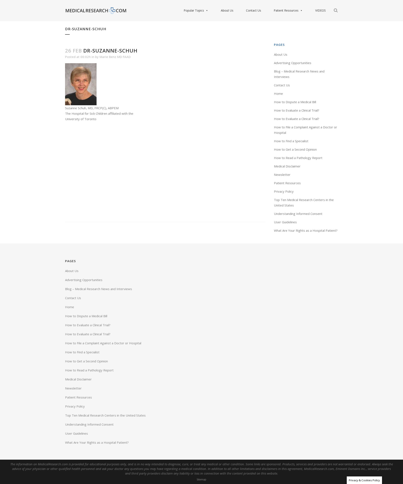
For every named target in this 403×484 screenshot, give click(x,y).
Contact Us (253, 10)
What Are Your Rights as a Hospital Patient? (306, 230)
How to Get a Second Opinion (295, 149)
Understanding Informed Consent (298, 214)
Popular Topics (194, 10)
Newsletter (282, 174)
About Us (227, 10)
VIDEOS (320, 10)
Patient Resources (286, 10)
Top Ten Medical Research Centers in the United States (105, 415)
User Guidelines (285, 222)
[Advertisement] (165, 172)
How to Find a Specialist (291, 141)
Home (278, 93)
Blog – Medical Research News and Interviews (98, 289)
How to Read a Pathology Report (298, 158)
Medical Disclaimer (287, 166)
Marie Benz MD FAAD (115, 57)
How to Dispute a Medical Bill (295, 102)
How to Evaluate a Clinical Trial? (296, 110)
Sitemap (201, 479)
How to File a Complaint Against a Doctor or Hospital (103, 343)
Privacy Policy (284, 191)
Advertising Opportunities (292, 63)
